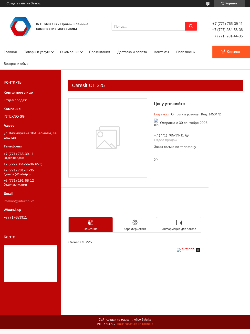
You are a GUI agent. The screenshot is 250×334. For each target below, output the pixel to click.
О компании (69, 52)
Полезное (184, 52)
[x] (198, 251)
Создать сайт (16, 3)
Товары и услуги (37, 52)
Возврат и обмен (17, 64)
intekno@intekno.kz (19, 201)
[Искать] (191, 26)
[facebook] (186, 248)
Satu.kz (146, 319)
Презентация (99, 52)
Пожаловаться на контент (135, 324)
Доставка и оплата (132, 52)
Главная (10, 52)
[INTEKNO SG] (20, 26)
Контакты (161, 52)
